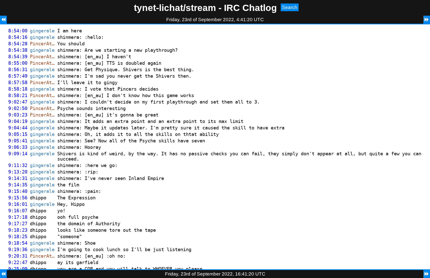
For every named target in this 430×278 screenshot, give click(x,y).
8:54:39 (17, 56)
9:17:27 (17, 223)
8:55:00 (17, 63)
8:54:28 (17, 43)
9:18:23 (17, 230)
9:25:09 (17, 269)
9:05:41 (17, 140)
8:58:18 (17, 89)
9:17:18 (17, 217)
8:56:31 (17, 69)
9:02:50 (17, 108)
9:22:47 (17, 262)
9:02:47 (17, 102)
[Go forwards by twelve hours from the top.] (426, 20)
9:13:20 (17, 171)
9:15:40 (17, 191)
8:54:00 (17, 30)
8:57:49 (17, 76)
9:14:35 (17, 184)
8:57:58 (17, 82)
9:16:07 (17, 210)
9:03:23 (17, 114)
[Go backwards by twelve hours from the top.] (3, 20)
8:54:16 (17, 37)
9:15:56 (17, 197)
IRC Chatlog (250, 7)
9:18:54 (17, 243)
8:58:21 (17, 95)
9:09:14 (17, 153)
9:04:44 (17, 127)
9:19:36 (17, 249)
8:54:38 (17, 50)
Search (289, 7)
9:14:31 (17, 178)
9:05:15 (17, 134)
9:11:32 (17, 165)
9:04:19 (17, 121)
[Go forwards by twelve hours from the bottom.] (426, 274)
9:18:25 (17, 236)
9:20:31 (17, 256)
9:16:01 (17, 204)
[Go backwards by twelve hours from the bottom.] (3, 274)
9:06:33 (17, 147)
